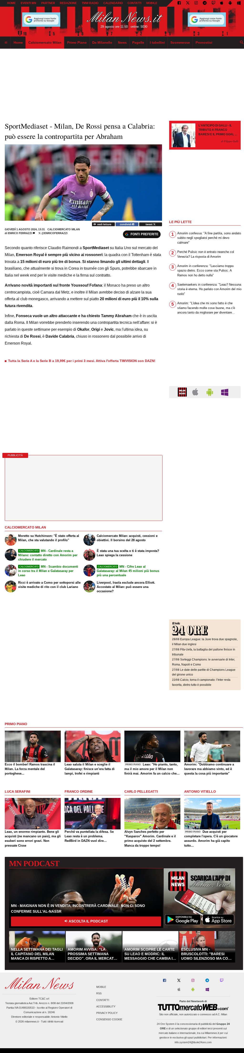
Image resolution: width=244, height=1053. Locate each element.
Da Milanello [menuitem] (102, 42)
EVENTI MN (28, 3)
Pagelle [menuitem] (138, 42)
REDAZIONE (68, 3)
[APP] (183, 391)
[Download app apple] (222, 3)
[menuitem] (6, 42)
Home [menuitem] (18, 42)
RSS (99, 993)
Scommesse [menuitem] (180, 42)
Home (11, 3)
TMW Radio (90, 3)
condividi (126, 224)
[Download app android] (230, 3)
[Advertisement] (205, 431)
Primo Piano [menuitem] (77, 42)
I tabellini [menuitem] (157, 42)
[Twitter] (187, 3)
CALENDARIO (113, 3)
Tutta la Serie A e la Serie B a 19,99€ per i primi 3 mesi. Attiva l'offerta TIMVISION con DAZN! (81, 361)
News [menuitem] (122, 42)
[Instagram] (196, 3)
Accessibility (105, 1006)
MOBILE (151, 3)
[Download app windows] (239, 3)
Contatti (102, 1000)
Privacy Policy (106, 1012)
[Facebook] (179, 3)
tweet (149, 224)
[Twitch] (213, 3)
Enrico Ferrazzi (20, 233)
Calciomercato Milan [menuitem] (44, 42)
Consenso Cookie (109, 1019)
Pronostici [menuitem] (204, 42)
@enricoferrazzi (54, 233)
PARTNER (48, 3)
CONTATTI (134, 3)
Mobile (101, 987)
